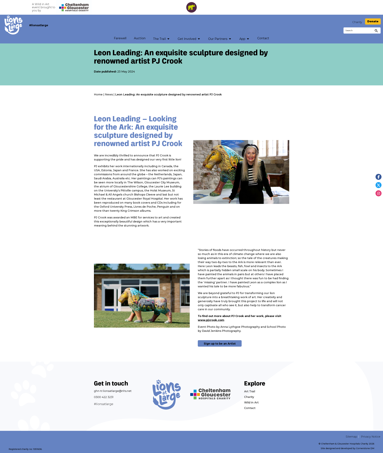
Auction (140, 38)
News (109, 94)
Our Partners (217, 39)
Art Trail (249, 391)
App (242, 39)
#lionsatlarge (38, 25)
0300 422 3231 (103, 397)
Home (98, 94)
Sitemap (351, 436)
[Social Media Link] (379, 177)
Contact (263, 38)
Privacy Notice (370, 436)
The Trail (159, 39)
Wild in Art (251, 402)
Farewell (120, 38)
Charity (357, 22)
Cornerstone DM (365, 448)
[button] (168, 39)
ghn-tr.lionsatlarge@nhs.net (113, 391)
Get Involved (187, 39)
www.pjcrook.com (211, 320)
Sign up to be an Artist (220, 343)
